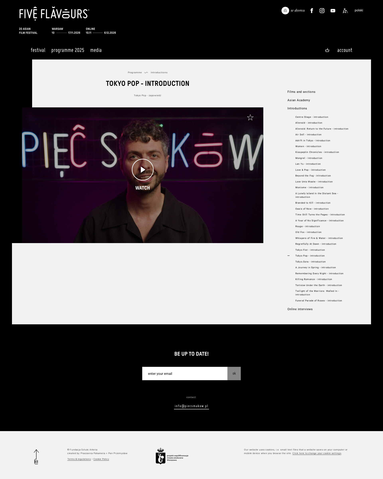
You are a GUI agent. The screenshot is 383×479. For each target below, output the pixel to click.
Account (344, 50)
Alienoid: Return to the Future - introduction (321, 128)
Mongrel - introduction (308, 158)
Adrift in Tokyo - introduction (312, 140)
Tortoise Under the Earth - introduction (318, 285)
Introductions (297, 108)
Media (96, 50)
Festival (38, 50)
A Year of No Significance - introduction (319, 220)
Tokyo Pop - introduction (310, 255)
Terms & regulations (79, 459)
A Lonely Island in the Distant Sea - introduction (316, 195)
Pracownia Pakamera (93, 453)
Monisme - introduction (309, 187)
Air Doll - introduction (308, 134)
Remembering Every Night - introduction (319, 273)
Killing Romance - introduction (313, 279)
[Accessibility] (345, 11)
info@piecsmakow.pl (191, 406)
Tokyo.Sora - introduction (310, 261)
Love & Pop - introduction (310, 169)
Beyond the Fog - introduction (313, 175)
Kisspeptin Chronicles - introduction (317, 152)
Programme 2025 (67, 50)
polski (359, 10)
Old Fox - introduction (308, 232)
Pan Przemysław (118, 453)
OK (234, 373)
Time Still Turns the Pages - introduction (320, 214)
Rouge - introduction (307, 226)
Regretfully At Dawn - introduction (316, 243)
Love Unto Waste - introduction (314, 181)
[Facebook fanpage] (311, 11)
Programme (135, 72)
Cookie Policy (101, 459)
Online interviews (300, 309)
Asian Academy (298, 100)
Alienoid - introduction (308, 122)
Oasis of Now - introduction (312, 208)
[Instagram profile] (322, 11)
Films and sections (301, 92)
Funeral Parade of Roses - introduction (318, 300)
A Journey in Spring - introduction (315, 267)
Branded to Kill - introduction (313, 202)
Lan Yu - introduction (308, 163)
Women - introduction (308, 146)
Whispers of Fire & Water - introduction (319, 238)
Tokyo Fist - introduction (310, 249)
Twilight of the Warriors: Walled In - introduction (317, 293)
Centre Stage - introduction (311, 117)
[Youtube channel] (333, 11)
